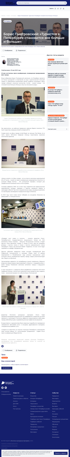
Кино (53, 411)
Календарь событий (58, 408)
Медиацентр (56, 421)
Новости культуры (18, 396)
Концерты (55, 414)
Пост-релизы (17, 408)
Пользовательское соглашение (9, 446)
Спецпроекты (5, 391)
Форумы (54, 429)
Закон (32, 414)
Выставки (55, 406)
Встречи (54, 403)
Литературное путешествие (60, 419)
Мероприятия (56, 401)
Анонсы (15, 401)
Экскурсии (55, 432)
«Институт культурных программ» (20, 441)
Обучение (55, 424)
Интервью (13, 15)
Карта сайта (4, 448)
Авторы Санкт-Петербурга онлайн (40, 408)
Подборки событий (36, 421)
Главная (3, 15)
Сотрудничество (6, 394)
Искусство (33, 396)
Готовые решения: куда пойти (39, 411)
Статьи (8, 15)
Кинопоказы (55, 437)
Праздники (33, 424)
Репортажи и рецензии (37, 427)
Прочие (54, 427)
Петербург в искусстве (36, 406)
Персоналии (34, 403)
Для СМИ (15, 403)
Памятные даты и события (20, 398)
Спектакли (55, 434)
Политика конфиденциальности (9, 443)
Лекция (54, 416)
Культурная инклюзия (36, 416)
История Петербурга (36, 398)
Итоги (14, 406)
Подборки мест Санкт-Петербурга (40, 419)
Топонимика (34, 429)
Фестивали (33, 432)
